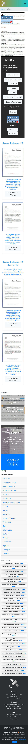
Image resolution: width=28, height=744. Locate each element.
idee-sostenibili (9, 487)
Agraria (5, 546)
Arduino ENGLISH (9, 491)
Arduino (6, 494)
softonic (13, 92)
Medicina (6, 514)
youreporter (13, 88)
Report (13, 112)
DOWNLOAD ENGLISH (13, 248)
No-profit (6, 479)
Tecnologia (7, 522)
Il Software (13, 130)
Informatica (7, 530)
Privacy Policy (14, 719)
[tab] (14, 479)
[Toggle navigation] (25, 3)
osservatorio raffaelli (13, 80)
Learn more (22, 739)
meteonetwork (13, 75)
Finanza (6, 554)
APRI (13, 416)
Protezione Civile (9, 483)
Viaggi (5, 510)
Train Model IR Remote (14, 717)
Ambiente (7, 498)
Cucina (5, 506)
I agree (14, 741)
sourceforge (9, 97)
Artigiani (6, 538)
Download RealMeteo (14, 715)
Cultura (5, 534)
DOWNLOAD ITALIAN (13, 194)
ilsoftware (13, 83)
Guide (5, 526)
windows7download (13, 102)
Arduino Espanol (9, 518)
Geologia (6, 550)
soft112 (19, 97)
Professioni (7, 542)
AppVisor (12, 133)
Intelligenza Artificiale (11, 502)
